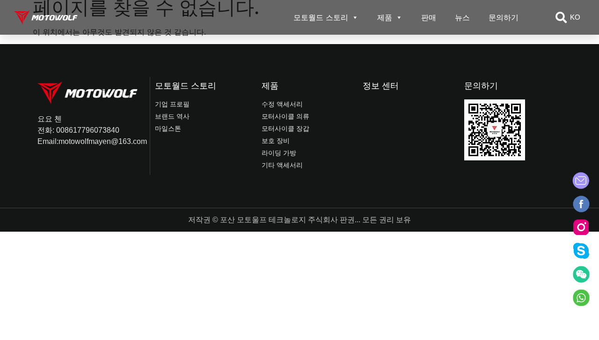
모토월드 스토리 (320, 17)
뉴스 (462, 17)
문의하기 (504, 17)
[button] (561, 17)
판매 (428, 17)
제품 (384, 17)
